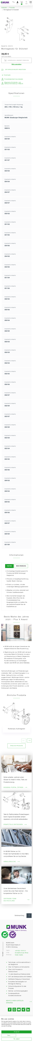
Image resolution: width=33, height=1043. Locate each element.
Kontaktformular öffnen (21, 952)
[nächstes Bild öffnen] (29, 740)
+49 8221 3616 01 (20, 950)
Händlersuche (10, 861)
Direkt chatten (19, 955)
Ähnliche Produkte (16, 745)
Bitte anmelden (16, 64)
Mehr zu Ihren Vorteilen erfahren (14, 1002)
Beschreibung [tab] (21, 566)
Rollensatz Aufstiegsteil (16, 729)
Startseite (4, 7)
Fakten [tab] (9, 566)
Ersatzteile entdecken (13, 824)
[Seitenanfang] (29, 915)
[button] (13, 3)
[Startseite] (4, 3)
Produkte (12, 7)
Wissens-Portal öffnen (13, 787)
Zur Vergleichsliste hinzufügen (15, 69)
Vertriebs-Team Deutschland (10, 900)
